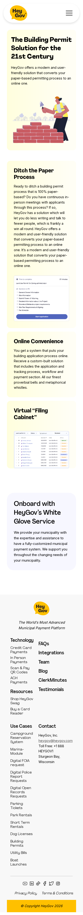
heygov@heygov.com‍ (56, 741)
